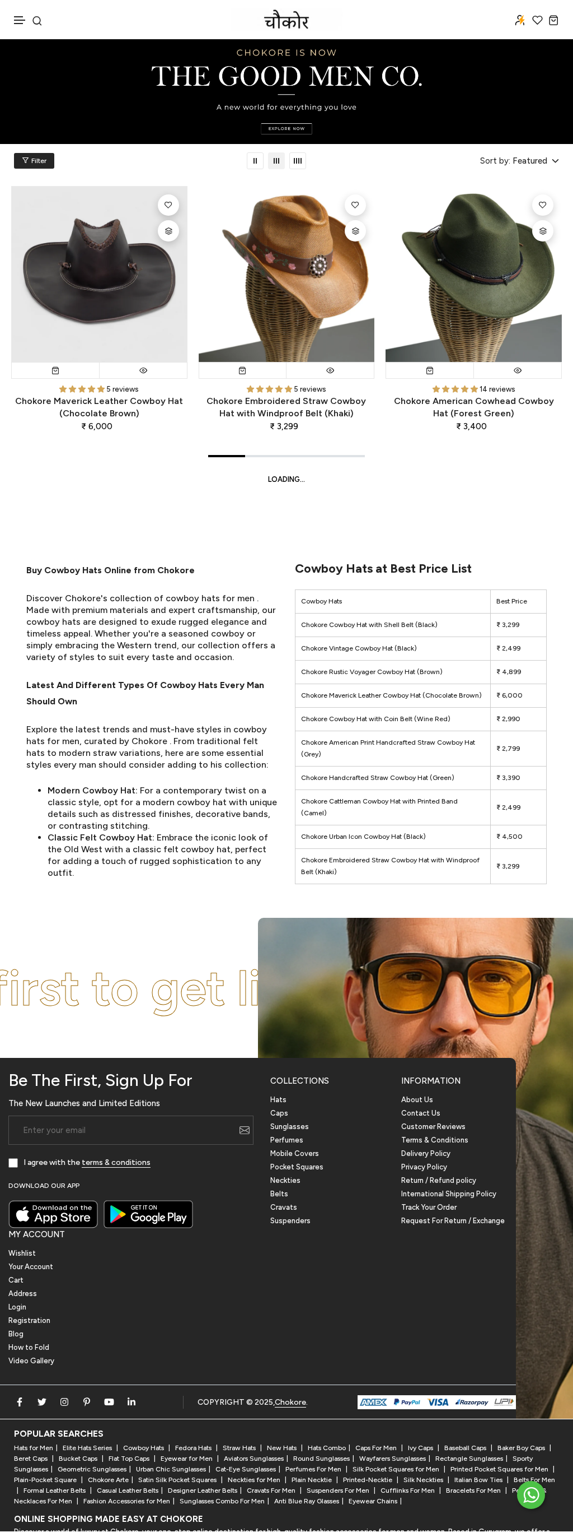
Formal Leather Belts (55, 1490)
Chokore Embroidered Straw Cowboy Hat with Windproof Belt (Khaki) (286, 407)
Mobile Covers (294, 1153)
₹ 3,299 (507, 625)
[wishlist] (537, 20)
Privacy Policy (424, 1167)
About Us (417, 1099)
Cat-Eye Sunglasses (245, 1469)
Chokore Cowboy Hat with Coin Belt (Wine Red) (375, 719)
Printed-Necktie (368, 1480)
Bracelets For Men (474, 1490)
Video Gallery (31, 1361)
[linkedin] (131, 1402)
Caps (279, 1113)
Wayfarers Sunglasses (392, 1458)
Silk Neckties (424, 1480)
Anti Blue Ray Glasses (306, 1501)
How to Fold (28, 1347)
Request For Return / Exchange (453, 1220)
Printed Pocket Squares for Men (500, 1469)
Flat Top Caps (130, 1458)
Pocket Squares (296, 1167)
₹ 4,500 (509, 837)
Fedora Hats (194, 1448)
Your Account (30, 1266)
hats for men (228, 598)
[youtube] (109, 1402)
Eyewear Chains (373, 1501)
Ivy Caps (421, 1448)
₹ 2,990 (508, 719)
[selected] (56, 370)
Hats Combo (327, 1448)
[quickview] (143, 370)
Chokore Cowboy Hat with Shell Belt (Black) (369, 625)
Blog (16, 1334)
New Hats (282, 1448)
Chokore (149, 741)
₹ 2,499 (508, 648)
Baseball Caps (466, 1448)
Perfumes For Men (314, 1469)
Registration (29, 1320)
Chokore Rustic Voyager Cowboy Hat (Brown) (372, 672)
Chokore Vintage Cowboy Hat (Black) (359, 648)
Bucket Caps (79, 1458)
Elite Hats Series (88, 1448)
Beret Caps (31, 1458)
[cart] (553, 20)
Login (17, 1307)
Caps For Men (376, 1448)
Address (22, 1293)
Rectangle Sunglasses (469, 1458)
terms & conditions (116, 1162)
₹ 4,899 (508, 672)
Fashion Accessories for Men (126, 1501)
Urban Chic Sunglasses (171, 1469)
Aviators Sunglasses (254, 1458)
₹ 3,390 (508, 778)
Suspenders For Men (339, 1490)
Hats (278, 1099)
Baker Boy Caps (522, 1448)
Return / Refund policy (438, 1180)
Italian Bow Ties (479, 1480)
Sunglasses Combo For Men (222, 1501)
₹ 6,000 (509, 695)
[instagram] (64, 1402)
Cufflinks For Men (408, 1490)
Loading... (286, 479)
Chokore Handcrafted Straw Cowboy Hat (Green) (377, 778)
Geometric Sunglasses (92, 1469)
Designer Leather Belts (202, 1490)
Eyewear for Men (187, 1458)
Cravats (283, 1207)
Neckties (285, 1180)
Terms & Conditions (434, 1140)
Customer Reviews (433, 1126)
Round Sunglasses (321, 1458)
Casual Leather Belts (127, 1490)
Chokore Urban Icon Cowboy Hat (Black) (363, 837)
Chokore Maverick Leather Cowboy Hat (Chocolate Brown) (99, 407)
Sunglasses (289, 1126)
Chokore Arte (108, 1480)
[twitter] (42, 1402)
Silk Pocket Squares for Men (397, 1469)
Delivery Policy (425, 1153)
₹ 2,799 (508, 749)
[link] (255, 160)
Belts (279, 1194)
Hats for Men (33, 1448)
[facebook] (19, 1402)
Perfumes (286, 1140)
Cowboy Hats (144, 1448)
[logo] (286, 19)
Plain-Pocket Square (46, 1480)
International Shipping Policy (448, 1194)
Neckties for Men (255, 1480)
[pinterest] (87, 1402)
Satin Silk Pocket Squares (178, 1480)
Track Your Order (429, 1207)
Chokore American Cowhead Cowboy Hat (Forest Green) (474, 407)
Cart (16, 1280)
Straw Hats (240, 1448)
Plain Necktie (313, 1480)
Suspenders (290, 1220)
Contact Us (420, 1113)
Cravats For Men (272, 1490)
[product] (99, 274)
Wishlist (22, 1253)
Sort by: (495, 161)
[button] (20, 20)
